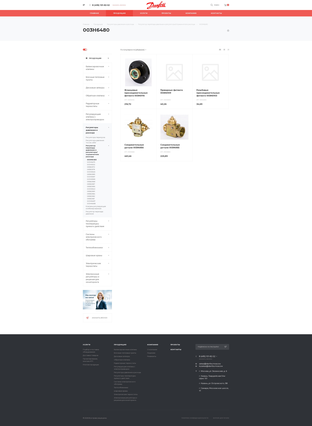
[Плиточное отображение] (220, 49)
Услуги (86, 345)
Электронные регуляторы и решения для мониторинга (92, 278)
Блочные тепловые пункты (95, 78)
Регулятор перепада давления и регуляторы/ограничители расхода (92, 151)
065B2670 (91, 167)
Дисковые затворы (95, 88)
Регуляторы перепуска (95, 137)
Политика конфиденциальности (194, 418)
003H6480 (92, 160)
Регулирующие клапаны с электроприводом (95, 117)
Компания (152, 345)
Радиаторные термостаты (92, 104)
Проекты (175, 345)
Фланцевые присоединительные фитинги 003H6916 (136, 93)
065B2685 (91, 191)
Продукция (120, 345)
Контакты (176, 349)
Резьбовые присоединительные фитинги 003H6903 (208, 93)
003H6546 (91, 172)
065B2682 (91, 196)
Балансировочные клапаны (95, 67)
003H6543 (91, 189)
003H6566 (91, 179)
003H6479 (91, 162)
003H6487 (91, 201)
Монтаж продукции (91, 365)
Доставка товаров (90, 355)
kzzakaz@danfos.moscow (211, 366)
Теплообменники (94, 247)
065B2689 (91, 174)
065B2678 (91, 169)
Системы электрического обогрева (94, 237)
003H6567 (91, 177)
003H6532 (91, 164)
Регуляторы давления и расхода (92, 130)
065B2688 (91, 182)
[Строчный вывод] (224, 49)
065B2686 (91, 186)
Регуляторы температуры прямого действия (95, 224)
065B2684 (91, 194)
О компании (152, 349)
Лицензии (151, 353)
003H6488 (91, 203)
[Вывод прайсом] (228, 49)
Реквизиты (151, 356)
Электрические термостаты (93, 264)
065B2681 (91, 199)
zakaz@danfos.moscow (210, 364)
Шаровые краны (94, 255)
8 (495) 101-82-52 (101, 5)
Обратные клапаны (95, 95)
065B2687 (91, 184)
